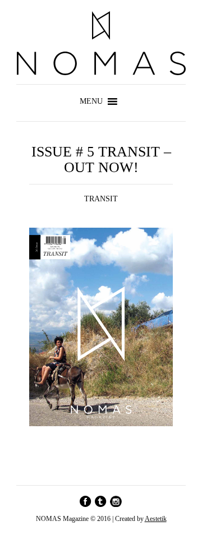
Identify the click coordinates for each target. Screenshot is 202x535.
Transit (101, 199)
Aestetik (156, 519)
